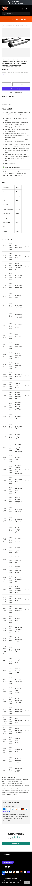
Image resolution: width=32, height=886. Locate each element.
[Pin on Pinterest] (13, 96)
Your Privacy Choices (14, 882)
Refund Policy (5, 880)
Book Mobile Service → (18, 3)
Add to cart (21, 84)
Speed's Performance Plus (11, 878)
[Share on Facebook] (9, 96)
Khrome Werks (5, 59)
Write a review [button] (16, 843)
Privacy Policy (12, 880)
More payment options (16, 92)
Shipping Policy (5, 882)
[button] (26, 8)
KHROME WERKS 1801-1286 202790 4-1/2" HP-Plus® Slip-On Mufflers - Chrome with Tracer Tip (14, 26)
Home (3, 24)
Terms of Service (20, 880)
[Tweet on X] (6, 96)
